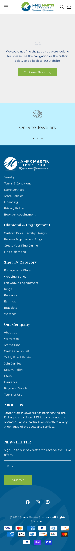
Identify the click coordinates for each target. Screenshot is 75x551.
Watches (10, 314)
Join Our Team (14, 363)
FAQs (8, 376)
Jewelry (9, 177)
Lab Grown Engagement (21, 283)
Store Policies (13, 196)
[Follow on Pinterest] (48, 502)
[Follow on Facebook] (28, 502)
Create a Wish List (16, 351)
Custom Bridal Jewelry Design (25, 233)
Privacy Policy (14, 208)
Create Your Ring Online (21, 245)
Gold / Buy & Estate (17, 357)
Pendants (10, 295)
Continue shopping (37, 72)
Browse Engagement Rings (23, 239)
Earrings (10, 301)
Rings (8, 289)
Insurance (10, 382)
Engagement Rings (17, 270)
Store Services (14, 189)
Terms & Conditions (17, 183)
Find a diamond (15, 252)
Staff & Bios (12, 345)
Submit (18, 480)
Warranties (11, 338)
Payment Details (15, 388)
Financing (11, 202)
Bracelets (10, 307)
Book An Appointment (20, 214)
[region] (37, 120)
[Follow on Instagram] (38, 502)
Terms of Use (13, 394)
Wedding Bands (15, 276)
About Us (10, 332)
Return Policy (13, 370)
